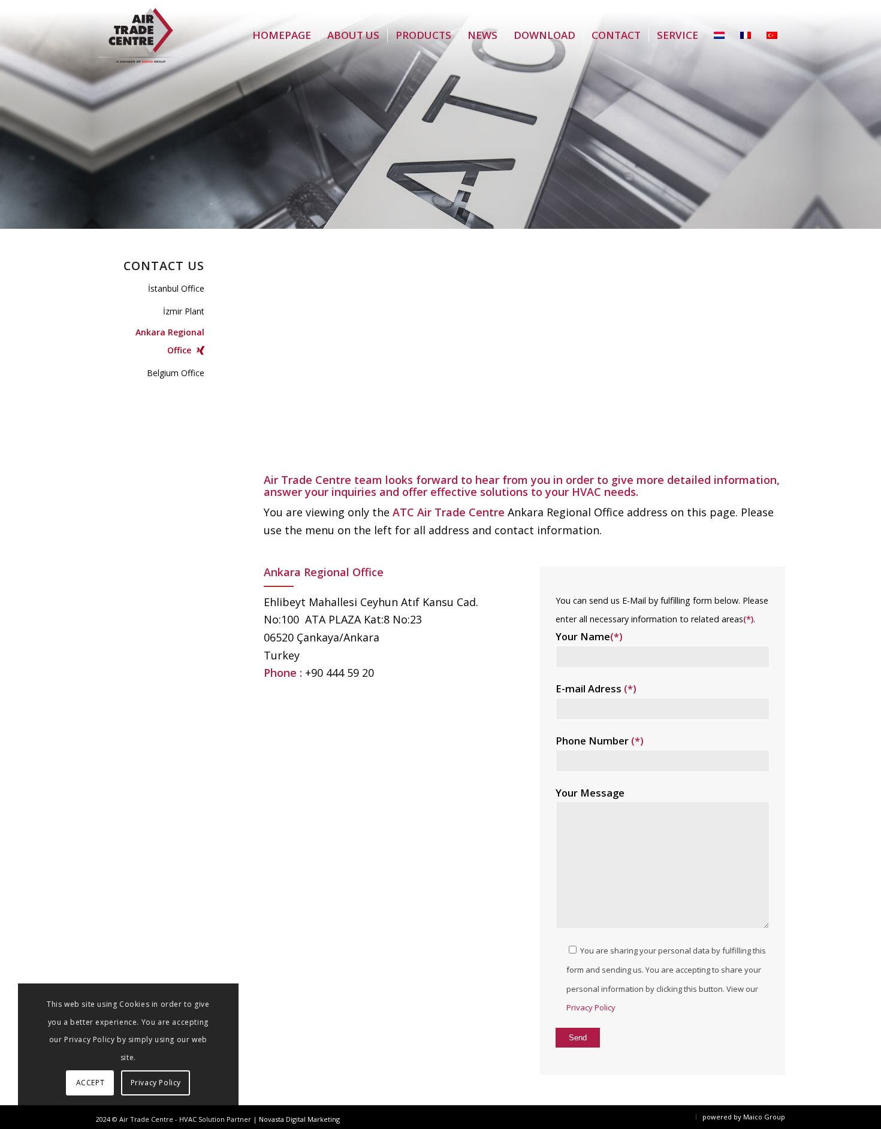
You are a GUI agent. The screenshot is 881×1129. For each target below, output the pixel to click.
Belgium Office (175, 373)
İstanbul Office (176, 288)
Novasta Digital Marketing (299, 1119)
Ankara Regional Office (169, 341)
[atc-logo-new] (141, 35)
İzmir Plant (183, 311)
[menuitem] (282, 35)
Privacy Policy (591, 1007)
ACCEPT (90, 1082)
